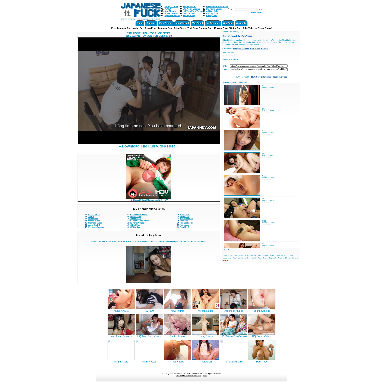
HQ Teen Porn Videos (193, 11)
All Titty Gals (212, 13)
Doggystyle (272, 258)
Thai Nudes (184, 225)
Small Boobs (227, 255)
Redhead (257, 255)
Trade (205, 376)
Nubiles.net (96, 241)
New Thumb (170, 11)
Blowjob (236, 49)
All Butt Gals (212, 11)
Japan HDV (235, 36)
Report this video (280, 77)
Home (140, 23)
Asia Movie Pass (142, 241)
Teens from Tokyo (109, 241)
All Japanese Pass (198, 241)
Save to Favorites (263, 77)
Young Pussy (189, 15)
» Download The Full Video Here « (149, 146)
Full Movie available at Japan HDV (149, 200)
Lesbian (241, 258)
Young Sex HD (189, 7)
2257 (253, 77)
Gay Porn (228, 23)
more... (226, 260)
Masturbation (227, 258)
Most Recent (165, 23)
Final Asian (184, 217)
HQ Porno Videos (214, 9)
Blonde (272, 255)
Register (260, 12)
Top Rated (197, 23)
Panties (283, 255)
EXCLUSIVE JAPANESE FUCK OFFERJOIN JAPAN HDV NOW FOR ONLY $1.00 (149, 34)
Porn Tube (184, 221)
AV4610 (168, 9)
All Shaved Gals (186, 219)
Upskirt (254, 258)
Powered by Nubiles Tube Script (188, 376)
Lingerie (290, 255)
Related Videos (229, 82)
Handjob (264, 49)
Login (253, 12)
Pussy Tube (211, 15)
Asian (260, 258)
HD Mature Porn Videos (217, 7)
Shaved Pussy (238, 255)
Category (151, 23)
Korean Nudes (171, 13)
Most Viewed (182, 23)
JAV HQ (162, 241)
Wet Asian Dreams (191, 9)
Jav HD (186, 241)
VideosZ (121, 241)
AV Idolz (154, 241)
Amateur (281, 258)
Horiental (130, 241)
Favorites (243, 82)
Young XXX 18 (171, 7)
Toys (235, 258)
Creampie (244, 49)
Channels (241, 23)
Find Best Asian (186, 223)
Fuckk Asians (189, 13)
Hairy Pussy (255, 49)
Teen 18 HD (184, 227)
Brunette (265, 255)
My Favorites (213, 23)
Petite (265, 258)
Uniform (247, 258)
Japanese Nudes (172, 15)
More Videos (246, 36)
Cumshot (295, 258)
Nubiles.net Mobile (174, 241)
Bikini (278, 255)
